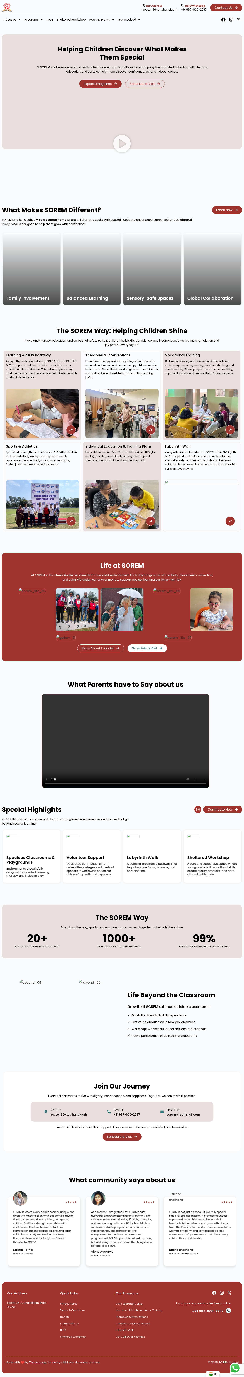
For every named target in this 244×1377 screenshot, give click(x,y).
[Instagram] (231, 19)
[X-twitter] (238, 19)
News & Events (99, 20)
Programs (31, 20)
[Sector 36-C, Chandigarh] (144, 6)
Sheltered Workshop (71, 20)
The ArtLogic (38, 1362)
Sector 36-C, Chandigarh (159, 10)
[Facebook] (223, 19)
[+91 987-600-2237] (183, 6)
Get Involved (127, 20)
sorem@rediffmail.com (183, 1114)
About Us (10, 20)
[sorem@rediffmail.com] (162, 1112)
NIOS (50, 20)
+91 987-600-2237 (194, 10)
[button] (122, 144)
